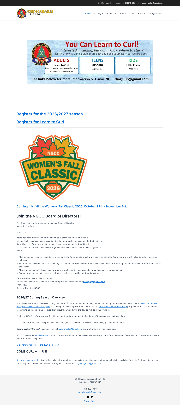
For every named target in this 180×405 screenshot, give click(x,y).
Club (132, 13)
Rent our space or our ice (28, 360)
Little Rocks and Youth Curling (113, 306)
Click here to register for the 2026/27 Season (38, 345)
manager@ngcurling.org (94, 281)
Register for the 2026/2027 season (50, 114)
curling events (42, 335)
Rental (123, 13)
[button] (102, 13)
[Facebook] (88, 397)
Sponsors (142, 13)
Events (110, 13)
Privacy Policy (90, 401)
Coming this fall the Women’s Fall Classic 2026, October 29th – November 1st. (72, 206)
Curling (97, 13)
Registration (156, 13)
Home (87, 13)
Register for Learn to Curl (40, 122)
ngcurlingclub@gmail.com (70, 329)
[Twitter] (92, 397)
